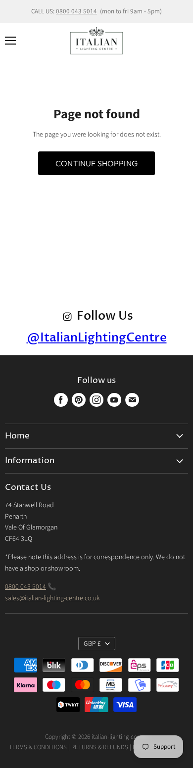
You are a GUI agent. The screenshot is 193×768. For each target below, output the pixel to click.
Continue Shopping (96, 163)
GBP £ (92, 644)
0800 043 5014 (76, 11)
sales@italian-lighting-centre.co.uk (52, 598)
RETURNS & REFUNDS (99, 747)
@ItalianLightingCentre (97, 338)
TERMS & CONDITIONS (38, 747)
